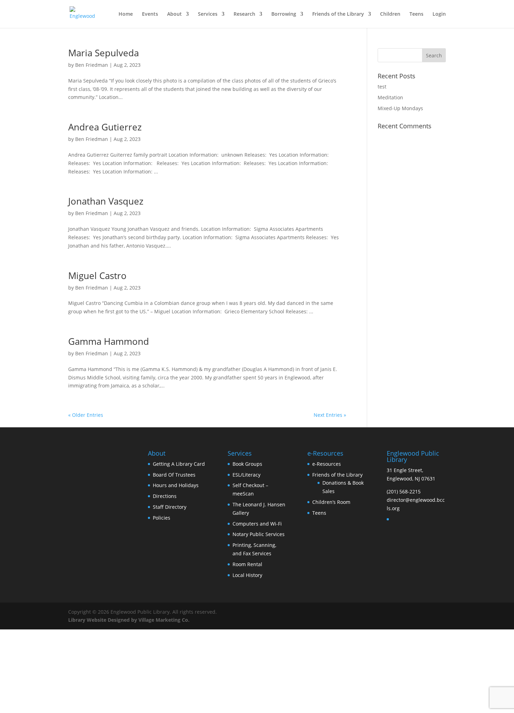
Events (150, 14)
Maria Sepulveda (103, 53)
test (382, 86)
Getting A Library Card (179, 464)
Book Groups (247, 464)
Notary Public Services (259, 534)
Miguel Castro (97, 275)
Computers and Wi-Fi (257, 523)
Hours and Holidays (176, 485)
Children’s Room (331, 502)
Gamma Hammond (108, 341)
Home (126, 14)
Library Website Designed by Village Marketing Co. (129, 619)
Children (390, 14)
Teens (416, 14)
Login (439, 14)
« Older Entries (85, 415)
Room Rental (247, 564)
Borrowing (283, 14)
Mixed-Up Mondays (400, 108)
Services (207, 14)
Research (244, 14)
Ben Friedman (91, 65)
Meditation (390, 97)
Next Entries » (330, 415)
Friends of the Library (338, 14)
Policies (161, 517)
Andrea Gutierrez (105, 127)
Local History (247, 575)
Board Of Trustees (174, 474)
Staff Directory (169, 507)
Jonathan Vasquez (105, 201)
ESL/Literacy (246, 474)
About (174, 14)
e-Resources (326, 464)
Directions (165, 496)
